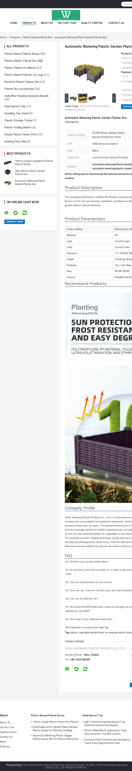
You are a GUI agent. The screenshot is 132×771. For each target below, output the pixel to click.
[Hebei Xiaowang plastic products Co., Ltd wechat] (27, 213)
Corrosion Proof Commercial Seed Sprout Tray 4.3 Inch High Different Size (107, 741)
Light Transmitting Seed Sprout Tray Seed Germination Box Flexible (104, 723)
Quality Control (92, 23)
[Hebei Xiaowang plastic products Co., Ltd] (66, 15)
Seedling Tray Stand (16, 113)
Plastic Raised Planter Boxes (22, 53)
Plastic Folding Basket (18, 127)
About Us (47, 23)
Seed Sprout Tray (15, 106)
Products (29, 23)
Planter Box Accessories (19, 89)
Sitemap (5, 746)
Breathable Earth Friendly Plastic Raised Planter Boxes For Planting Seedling (55, 729)
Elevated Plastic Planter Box (21, 81)
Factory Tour (67, 23)
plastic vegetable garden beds (87, 632)
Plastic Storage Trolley (18, 120)
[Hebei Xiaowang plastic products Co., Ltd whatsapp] (17, 213)
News (3, 741)
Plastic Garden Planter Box (37, 37)
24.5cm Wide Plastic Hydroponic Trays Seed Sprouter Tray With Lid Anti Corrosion (105, 732)
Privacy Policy (13, 765)
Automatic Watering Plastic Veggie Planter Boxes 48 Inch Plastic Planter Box (56, 737)
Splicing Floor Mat (15, 141)
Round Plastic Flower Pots (20, 134)
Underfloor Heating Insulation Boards (26, 96)
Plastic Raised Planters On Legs (23, 74)
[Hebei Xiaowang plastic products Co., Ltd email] (8, 213)
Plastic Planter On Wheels (20, 67)
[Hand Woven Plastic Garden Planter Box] (7, 172)
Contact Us (116, 23)
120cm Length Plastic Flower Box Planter (56, 721)
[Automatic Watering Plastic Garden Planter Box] (7, 182)
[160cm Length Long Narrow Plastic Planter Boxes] (7, 163)
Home (13, 23)
